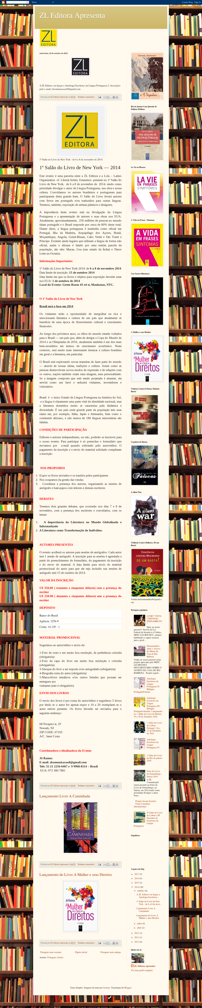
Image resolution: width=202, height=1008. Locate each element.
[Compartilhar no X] (111, 97)
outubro (141, 890)
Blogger (127, 987)
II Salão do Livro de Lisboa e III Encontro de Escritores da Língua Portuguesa (148, 819)
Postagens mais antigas (111, 952)
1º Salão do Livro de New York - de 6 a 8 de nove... (149, 903)
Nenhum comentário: (86, 97)
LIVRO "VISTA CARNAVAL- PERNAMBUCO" (154, 619)
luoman (106, 987)
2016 (137, 878)
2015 (137, 882)
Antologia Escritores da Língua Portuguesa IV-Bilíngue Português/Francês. (147, 685)
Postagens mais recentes (50, 952)
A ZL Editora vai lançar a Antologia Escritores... (148, 896)
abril (139, 927)
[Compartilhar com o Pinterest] (117, 97)
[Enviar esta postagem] (99, 97)
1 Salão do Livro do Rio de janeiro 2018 (154, 758)
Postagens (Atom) (55, 957)
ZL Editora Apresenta (72, 15)
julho (139, 923)
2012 (137, 937)
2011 (137, 941)
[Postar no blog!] (108, 97)
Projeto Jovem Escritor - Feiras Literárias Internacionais (145, 804)
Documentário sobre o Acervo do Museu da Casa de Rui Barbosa (153, 651)
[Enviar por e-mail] (105, 97)
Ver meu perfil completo (142, 970)
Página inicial (81, 952)
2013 (137, 933)
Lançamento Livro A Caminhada (64, 795)
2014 (137, 886)
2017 (137, 874)
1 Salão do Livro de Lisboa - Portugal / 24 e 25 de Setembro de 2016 (154, 728)
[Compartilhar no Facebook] (114, 97)
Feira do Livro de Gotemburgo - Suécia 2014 (154, 774)
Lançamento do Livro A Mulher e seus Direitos (75, 874)
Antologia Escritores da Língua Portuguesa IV (153, 743)
